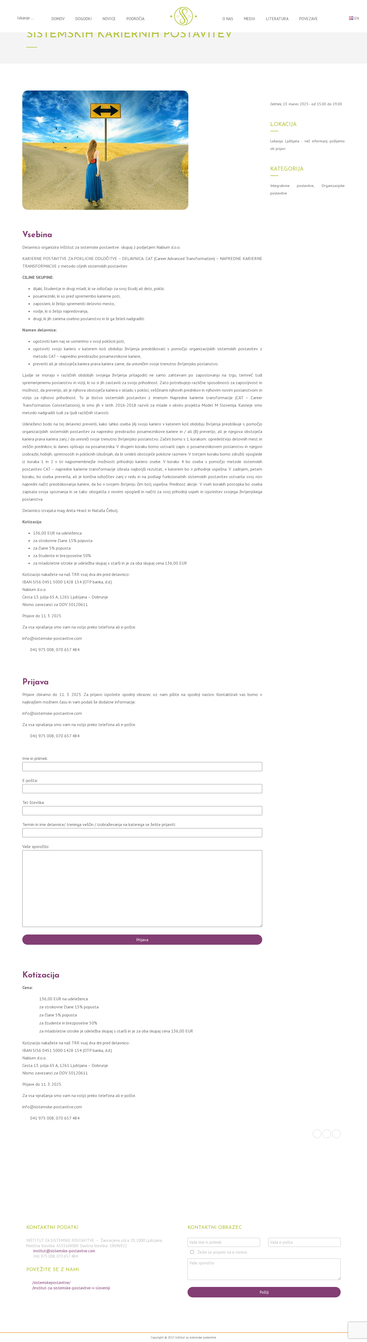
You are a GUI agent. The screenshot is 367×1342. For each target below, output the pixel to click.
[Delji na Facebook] (317, 1134)
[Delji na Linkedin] (336, 1134)
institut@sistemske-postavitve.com (64, 1250)
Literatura (277, 18)
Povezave (308, 18)
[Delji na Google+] (326, 1134)
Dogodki (83, 18)
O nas (227, 18)
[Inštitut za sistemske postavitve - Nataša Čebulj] (183, 16)
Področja (136, 18)
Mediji (249, 18)
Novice (109, 18)
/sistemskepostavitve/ (51, 1282)
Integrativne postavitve (292, 185)
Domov (58, 18)
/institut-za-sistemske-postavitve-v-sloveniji (71, 1287)
